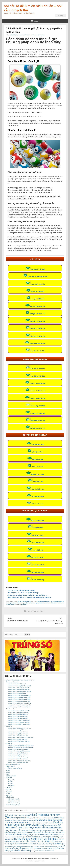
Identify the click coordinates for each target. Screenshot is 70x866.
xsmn (52, 848)
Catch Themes (40, 861)
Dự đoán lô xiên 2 (34, 823)
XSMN (8, 772)
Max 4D (10, 784)
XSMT (8, 774)
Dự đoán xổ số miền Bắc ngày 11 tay (47, 830)
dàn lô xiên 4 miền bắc (37, 398)
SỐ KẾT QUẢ (10, 797)
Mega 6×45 (11, 780)
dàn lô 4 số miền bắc (38, 351)
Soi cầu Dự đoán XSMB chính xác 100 (35, 838)
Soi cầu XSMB (46, 841)
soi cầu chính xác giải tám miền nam (18, 734)
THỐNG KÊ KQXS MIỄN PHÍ (14, 768)
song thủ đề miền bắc (37, 314)
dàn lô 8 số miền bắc (38, 376)
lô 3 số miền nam (37, 504)
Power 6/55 (11, 785)
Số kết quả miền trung (14, 803)
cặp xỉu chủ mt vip (37, 557)
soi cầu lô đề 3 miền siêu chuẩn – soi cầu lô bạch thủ (33, 7)
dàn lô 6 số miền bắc (38, 369)
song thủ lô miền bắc (38, 284)
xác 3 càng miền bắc (38, 406)
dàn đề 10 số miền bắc (37, 343)
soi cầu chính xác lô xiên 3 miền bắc (18, 716)
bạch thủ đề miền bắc (37, 306)
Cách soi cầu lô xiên (35, 818)
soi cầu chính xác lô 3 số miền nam (17, 753)
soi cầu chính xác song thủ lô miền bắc (18, 712)
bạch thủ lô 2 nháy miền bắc (37, 276)
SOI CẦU (8, 789)
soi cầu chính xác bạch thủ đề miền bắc (19, 689)
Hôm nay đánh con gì (49, 834)
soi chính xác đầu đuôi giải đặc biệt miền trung (20, 747)
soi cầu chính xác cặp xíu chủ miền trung (19, 760)
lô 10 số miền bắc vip (38, 421)
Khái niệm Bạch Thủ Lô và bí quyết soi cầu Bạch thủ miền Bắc (29, 597)
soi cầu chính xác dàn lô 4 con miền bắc (19, 707)
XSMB (8, 770)
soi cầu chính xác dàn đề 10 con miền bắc (19, 703)
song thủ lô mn (38, 481)
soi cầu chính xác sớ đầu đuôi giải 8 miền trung (20, 745)
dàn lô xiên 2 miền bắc (37, 383)
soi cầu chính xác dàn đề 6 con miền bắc (19, 699)
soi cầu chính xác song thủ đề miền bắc (19, 711)
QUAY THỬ (9, 795)
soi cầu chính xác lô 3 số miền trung (18, 757)
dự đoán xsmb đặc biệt (51, 825)
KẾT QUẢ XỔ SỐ (11, 776)
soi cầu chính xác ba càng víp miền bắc (19, 687)
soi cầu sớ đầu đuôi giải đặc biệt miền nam (19, 728)
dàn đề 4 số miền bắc (37, 321)
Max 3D (10, 782)
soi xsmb (49, 844)
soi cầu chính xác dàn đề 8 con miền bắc (19, 701)
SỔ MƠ (8, 793)
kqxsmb (16, 837)
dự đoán (58, 818)
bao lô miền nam (37, 467)
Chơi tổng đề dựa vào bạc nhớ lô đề (20, 603)
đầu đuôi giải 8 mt (38, 565)
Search (27, 634)
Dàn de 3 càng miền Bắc (47, 818)
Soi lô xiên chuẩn (38, 844)
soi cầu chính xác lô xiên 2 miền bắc (18, 718)
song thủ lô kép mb (37, 299)
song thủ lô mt (38, 550)
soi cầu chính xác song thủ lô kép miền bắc (19, 686)
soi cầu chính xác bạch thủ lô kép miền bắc (19, 691)
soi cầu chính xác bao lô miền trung (17, 759)
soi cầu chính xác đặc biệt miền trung (18, 762)
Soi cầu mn (9, 726)
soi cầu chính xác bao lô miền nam (17, 739)
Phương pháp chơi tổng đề (37, 603)
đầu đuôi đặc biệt (38, 496)
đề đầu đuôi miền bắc (37, 428)
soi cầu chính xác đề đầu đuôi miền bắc (18, 722)
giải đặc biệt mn (37, 452)
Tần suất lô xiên (52, 846)
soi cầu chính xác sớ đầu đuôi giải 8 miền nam (20, 737)
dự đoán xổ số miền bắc (33, 826)
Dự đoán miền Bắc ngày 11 (46, 823)
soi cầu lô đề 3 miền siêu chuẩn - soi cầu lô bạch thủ (32, 35)
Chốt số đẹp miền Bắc (19, 817)
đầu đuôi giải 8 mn (37, 489)
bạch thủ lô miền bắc (38, 269)
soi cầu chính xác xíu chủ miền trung (18, 749)
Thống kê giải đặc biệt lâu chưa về (24, 846)
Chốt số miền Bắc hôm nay (32, 816)
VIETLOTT (9, 778)
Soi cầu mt (9, 743)
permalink (24, 604)
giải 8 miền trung (37, 535)
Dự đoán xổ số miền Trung (18, 834)
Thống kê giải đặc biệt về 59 (41, 846)
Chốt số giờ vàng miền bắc (16, 815)
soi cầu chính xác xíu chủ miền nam (18, 732)
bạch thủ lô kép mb (37, 291)
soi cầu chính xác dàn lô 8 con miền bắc (19, 724)
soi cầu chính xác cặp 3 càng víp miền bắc (19, 695)
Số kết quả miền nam (14, 801)
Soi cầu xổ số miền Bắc (22, 843)
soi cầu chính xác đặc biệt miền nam (18, 736)
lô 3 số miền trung (38, 580)
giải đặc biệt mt (38, 528)
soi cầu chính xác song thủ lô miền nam (19, 730)
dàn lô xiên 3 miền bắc (37, 391)
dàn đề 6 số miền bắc (37, 328)
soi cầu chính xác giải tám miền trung (18, 755)
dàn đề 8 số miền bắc (37, 336)
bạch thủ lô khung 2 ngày (13, 805)
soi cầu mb (30, 841)
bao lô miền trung (38, 542)
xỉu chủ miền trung (37, 520)
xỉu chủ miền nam (38, 444)
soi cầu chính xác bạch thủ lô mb (17, 693)
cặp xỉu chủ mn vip (37, 474)
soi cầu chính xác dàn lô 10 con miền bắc (19, 705)
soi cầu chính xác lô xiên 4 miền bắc (18, 714)
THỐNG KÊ (9, 787)
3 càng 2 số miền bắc (37, 413)
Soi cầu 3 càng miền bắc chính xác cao (21, 590)
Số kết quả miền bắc (13, 799)
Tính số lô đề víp (10, 766)
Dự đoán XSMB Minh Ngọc (31, 825)
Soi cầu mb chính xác (12, 682)
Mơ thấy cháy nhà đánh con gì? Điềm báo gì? (23, 593)
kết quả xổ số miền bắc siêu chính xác (35, 836)
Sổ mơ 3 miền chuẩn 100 (24, 601)
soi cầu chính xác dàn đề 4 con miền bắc (19, 697)
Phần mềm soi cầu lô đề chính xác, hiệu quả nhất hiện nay (28, 595)
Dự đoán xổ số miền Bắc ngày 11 (30, 830)
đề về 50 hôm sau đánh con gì (44, 851)
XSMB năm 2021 (41, 848)
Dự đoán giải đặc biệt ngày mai (27, 820)
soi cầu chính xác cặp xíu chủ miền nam (19, 741)
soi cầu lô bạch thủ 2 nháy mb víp (17, 684)
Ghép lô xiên (36, 834)
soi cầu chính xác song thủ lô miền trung (19, 751)
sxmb (58, 843)
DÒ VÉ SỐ (9, 791)
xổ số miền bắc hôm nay (23, 850)
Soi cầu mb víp (10, 709)
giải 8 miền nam (37, 459)
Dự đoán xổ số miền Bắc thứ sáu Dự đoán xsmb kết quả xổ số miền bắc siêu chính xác (35, 831)
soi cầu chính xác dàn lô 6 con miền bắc (19, 720)
